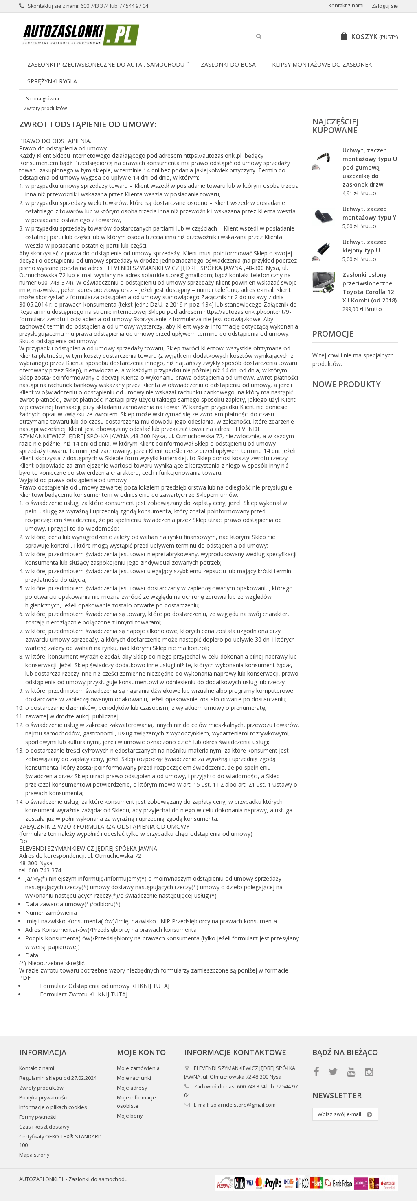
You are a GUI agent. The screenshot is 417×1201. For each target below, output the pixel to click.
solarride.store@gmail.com (177, 275)
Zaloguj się (385, 5)
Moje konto (141, 1052)
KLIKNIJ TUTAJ (150, 986)
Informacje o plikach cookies (53, 1107)
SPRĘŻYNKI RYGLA (52, 81)
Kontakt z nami (346, 5)
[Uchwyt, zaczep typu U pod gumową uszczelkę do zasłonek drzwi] (323, 158)
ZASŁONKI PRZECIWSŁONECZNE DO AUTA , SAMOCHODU (105, 64)
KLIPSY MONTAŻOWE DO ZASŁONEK (322, 64)
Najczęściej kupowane (335, 125)
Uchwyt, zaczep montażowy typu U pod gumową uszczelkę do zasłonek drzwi (369, 167)
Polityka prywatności (43, 1097)
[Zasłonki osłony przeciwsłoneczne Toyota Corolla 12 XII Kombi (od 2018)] (323, 283)
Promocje (332, 334)
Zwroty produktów (41, 1087)
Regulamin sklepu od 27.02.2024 (58, 1078)
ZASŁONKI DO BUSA (228, 64)
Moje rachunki (134, 1078)
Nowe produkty (346, 384)
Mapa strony (34, 1154)
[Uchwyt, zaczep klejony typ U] (323, 250)
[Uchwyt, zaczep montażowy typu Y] (323, 217)
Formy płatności (38, 1117)
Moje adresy (132, 1087)
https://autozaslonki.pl (212, 155)
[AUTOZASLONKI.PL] (81, 35)
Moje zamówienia (138, 1068)
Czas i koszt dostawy (44, 1126)
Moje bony (130, 1115)
